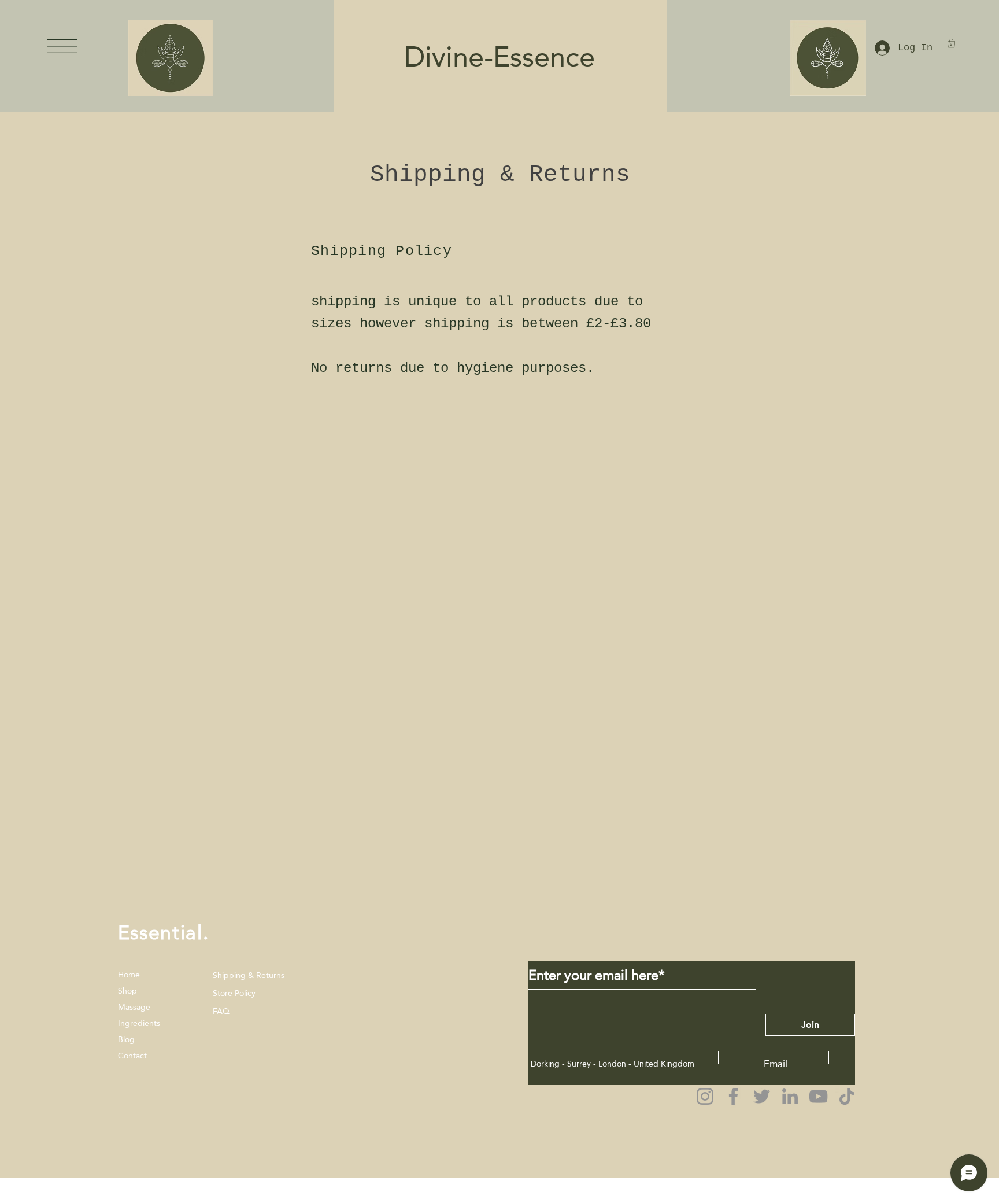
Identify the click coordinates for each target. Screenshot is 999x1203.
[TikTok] (846, 1096)
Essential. (163, 932)
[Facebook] (733, 1096)
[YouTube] (818, 1096)
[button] (62, 46)
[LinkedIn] (790, 1096)
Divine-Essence (492, 56)
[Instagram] (705, 1096)
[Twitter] (761, 1096)
